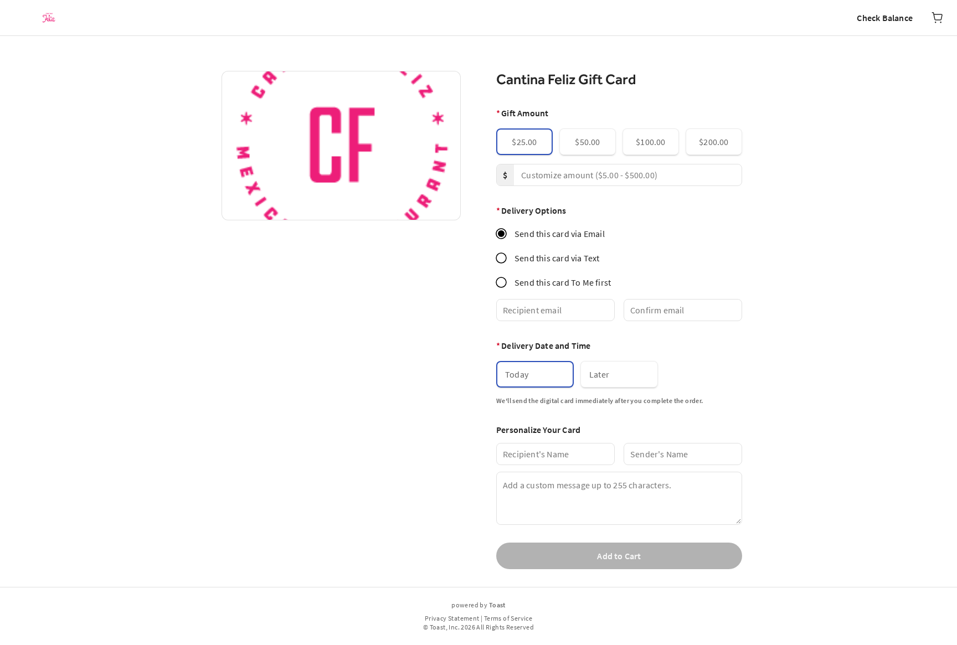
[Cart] (937, 18)
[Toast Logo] (49, 18)
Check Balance (885, 17)
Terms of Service (508, 618)
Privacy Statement (452, 618)
